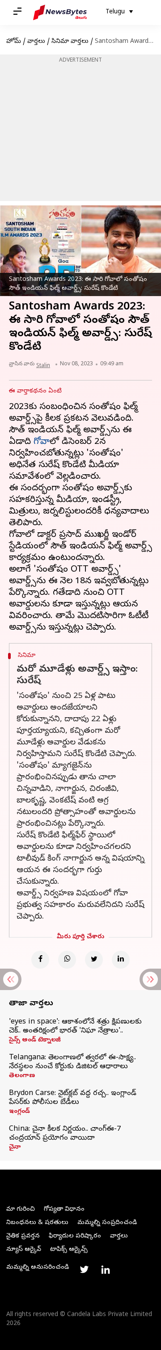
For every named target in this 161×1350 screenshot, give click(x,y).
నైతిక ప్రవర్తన (23, 1236)
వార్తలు (36, 42)
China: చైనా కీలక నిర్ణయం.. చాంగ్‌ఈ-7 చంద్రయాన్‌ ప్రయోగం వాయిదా (65, 1134)
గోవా (42, 442)
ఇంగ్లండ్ (19, 1112)
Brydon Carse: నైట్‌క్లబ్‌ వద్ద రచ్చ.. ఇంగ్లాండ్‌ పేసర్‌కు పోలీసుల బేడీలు (72, 1098)
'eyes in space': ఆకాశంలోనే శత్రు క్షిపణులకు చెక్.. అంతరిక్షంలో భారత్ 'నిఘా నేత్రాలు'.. (75, 1027)
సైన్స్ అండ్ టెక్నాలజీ (35, 1041)
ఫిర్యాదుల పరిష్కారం (75, 1236)
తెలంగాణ (22, 1076)
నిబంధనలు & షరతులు (37, 1223)
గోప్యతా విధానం (64, 1209)
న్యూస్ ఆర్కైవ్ (23, 1250)
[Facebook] (40, 960)
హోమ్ (13, 42)
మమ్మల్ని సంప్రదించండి (107, 1223)
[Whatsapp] (67, 960)
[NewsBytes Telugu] (60, 12)
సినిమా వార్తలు (70, 42)
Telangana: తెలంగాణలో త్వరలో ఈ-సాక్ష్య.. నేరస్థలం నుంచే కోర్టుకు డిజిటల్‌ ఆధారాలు (72, 1062)
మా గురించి (20, 1209)
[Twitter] (94, 960)
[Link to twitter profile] (84, 1269)
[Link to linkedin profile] (105, 1269)
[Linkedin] (121, 960)
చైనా (15, 1148)
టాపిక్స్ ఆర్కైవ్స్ (69, 1250)
